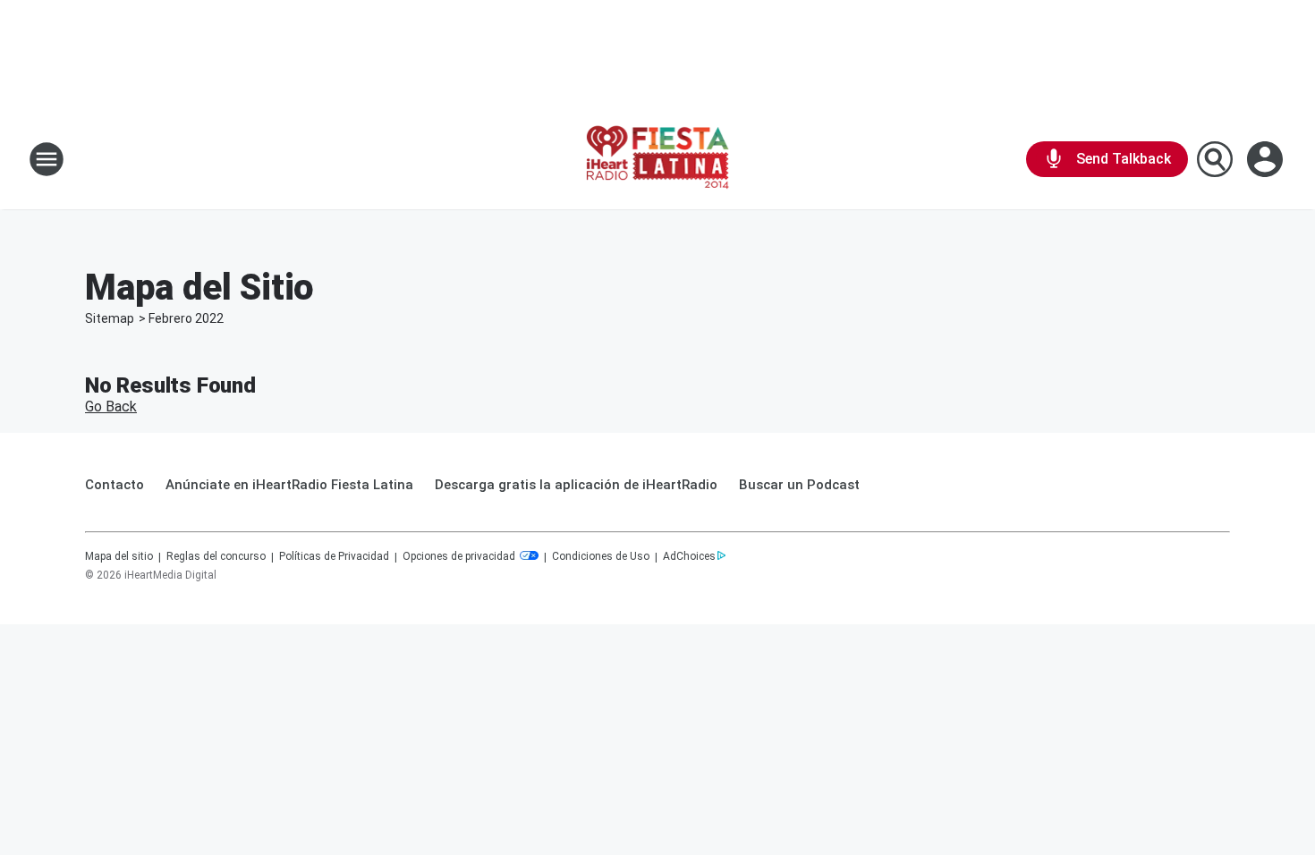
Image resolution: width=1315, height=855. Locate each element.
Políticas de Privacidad (334, 556)
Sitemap (109, 318)
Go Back (111, 406)
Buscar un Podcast (799, 485)
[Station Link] (658, 159)
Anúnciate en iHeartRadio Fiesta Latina (289, 485)
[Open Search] (1215, 159)
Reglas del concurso (216, 556)
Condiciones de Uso (600, 556)
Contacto (114, 485)
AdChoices (689, 556)
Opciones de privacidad (460, 556)
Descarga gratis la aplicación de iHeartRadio (576, 485)
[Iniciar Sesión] (1266, 159)
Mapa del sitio (119, 556)
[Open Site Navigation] (46, 159)
